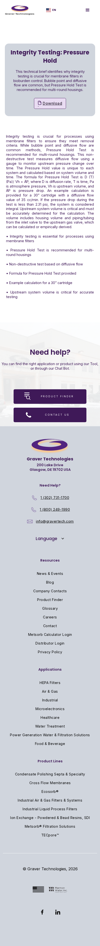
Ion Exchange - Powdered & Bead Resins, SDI (50, 818)
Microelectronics (50, 709)
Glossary (50, 608)
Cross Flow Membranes (50, 783)
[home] (19, 10)
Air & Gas (50, 691)
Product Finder (50, 600)
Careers (50, 617)
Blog (50, 582)
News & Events (50, 573)
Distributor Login (50, 643)
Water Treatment (50, 726)
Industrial (50, 700)
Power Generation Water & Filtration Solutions (50, 735)
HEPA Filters (50, 683)
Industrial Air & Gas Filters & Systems (50, 800)
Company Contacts (50, 591)
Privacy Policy (50, 652)
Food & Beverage (50, 744)
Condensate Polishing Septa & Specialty (50, 774)
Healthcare (50, 717)
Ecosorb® (50, 791)
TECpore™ (50, 835)
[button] (51, 10)
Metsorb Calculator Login (50, 634)
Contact (50, 626)
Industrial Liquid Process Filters (50, 809)
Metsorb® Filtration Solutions (50, 826)
